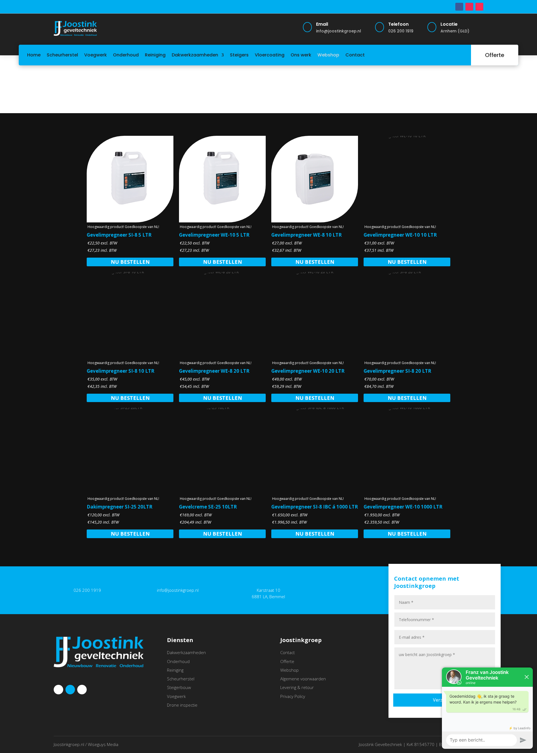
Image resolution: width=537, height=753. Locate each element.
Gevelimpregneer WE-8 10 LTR (306, 235)
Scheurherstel (62, 55)
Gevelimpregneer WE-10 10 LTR (400, 235)
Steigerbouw (179, 687)
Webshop (328, 55)
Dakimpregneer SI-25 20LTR (119, 506)
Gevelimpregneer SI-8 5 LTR (119, 235)
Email (322, 24)
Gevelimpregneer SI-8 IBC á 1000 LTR (314, 506)
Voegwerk (95, 55)
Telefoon (398, 24)
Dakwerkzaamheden (195, 55)
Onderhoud (126, 55)
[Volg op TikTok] (479, 7)
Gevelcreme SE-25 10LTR (208, 506)
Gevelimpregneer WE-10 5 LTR (214, 235)
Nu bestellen (130, 261)
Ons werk (301, 55)
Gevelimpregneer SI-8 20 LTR (397, 371)
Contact (355, 55)
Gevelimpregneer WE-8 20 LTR (214, 371)
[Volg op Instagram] (469, 7)
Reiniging (155, 55)
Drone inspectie (182, 705)
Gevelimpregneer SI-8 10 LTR (120, 371)
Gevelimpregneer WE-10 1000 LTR (403, 506)
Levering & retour (297, 687)
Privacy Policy (292, 696)
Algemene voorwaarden (303, 678)
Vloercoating (269, 55)
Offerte (494, 55)
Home (34, 55)
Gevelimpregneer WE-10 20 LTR (308, 371)
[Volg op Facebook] (459, 7)
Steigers (239, 55)
